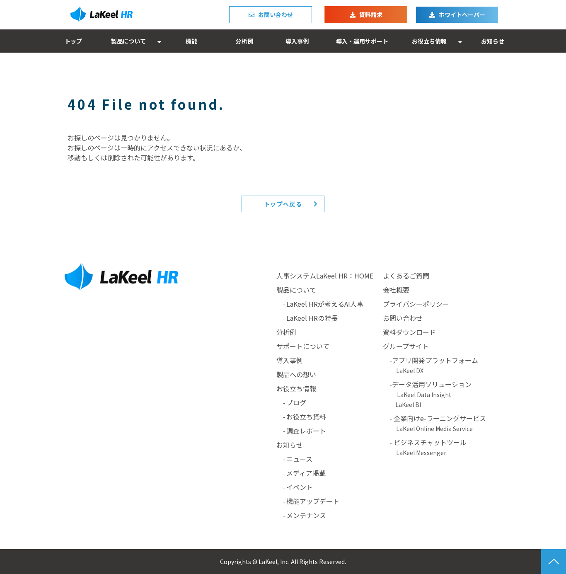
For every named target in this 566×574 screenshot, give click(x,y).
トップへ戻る (283, 204)
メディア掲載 (306, 473)
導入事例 (297, 41)
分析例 (244, 41)
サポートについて (302, 346)
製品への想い (296, 374)
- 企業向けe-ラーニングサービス (434, 423)
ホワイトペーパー (462, 14)
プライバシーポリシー (416, 304)
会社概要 (396, 290)
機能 (191, 41)
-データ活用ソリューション (433, 384)
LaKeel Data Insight (424, 394)
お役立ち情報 (429, 41)
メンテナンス (306, 515)
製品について (128, 41)
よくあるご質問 (406, 276)
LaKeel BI (408, 404)
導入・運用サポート (362, 41)
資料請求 (370, 14)
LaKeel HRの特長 (312, 318)
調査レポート (306, 431)
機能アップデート (312, 501)
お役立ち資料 (306, 416)
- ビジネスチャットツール (425, 447)
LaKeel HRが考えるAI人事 (324, 304)
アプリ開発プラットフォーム (435, 360)
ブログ (296, 402)
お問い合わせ (275, 14)
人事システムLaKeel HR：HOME (324, 276)
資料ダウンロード (409, 332)
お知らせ (492, 41)
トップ (73, 41)
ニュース (299, 459)
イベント (299, 487)
